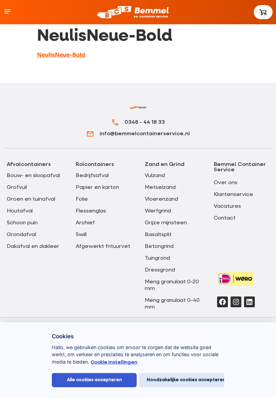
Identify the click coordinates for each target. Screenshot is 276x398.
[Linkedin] (249, 301)
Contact (225, 218)
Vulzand (155, 175)
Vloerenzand (161, 199)
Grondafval (21, 234)
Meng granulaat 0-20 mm (172, 285)
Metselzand (160, 187)
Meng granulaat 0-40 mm (172, 304)
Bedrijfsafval (92, 175)
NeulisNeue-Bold (61, 54)
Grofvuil (17, 187)
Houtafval (20, 211)
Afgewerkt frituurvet (103, 246)
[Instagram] (236, 301)
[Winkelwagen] (263, 12)
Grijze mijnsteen (166, 223)
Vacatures (227, 206)
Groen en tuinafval (31, 199)
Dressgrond (160, 270)
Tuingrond (157, 258)
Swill (81, 234)
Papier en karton (97, 187)
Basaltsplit (158, 234)
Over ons (225, 183)
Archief (85, 223)
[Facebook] (222, 301)
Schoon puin (22, 223)
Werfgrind (158, 211)
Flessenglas (91, 211)
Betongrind (159, 246)
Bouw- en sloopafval (33, 175)
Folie (82, 199)
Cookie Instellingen (114, 362)
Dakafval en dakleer (33, 246)
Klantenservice (233, 194)
